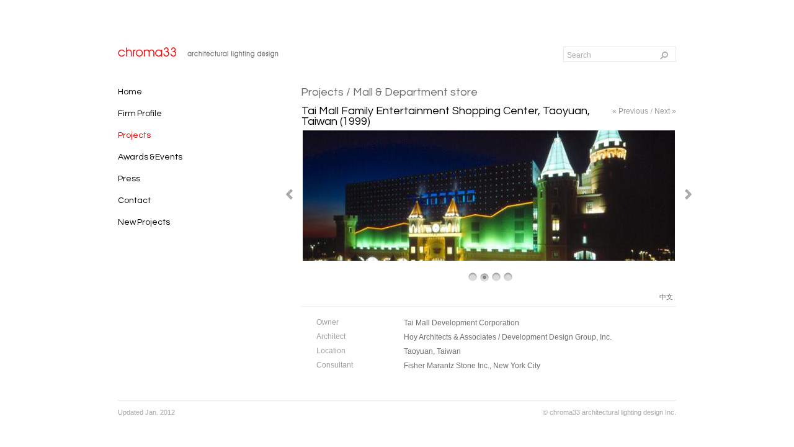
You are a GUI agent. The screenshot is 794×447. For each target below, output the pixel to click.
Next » (665, 111)
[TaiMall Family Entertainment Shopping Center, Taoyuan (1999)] (489, 259)
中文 (666, 296)
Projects (322, 92)
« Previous (630, 111)
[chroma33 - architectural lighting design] (200, 51)
